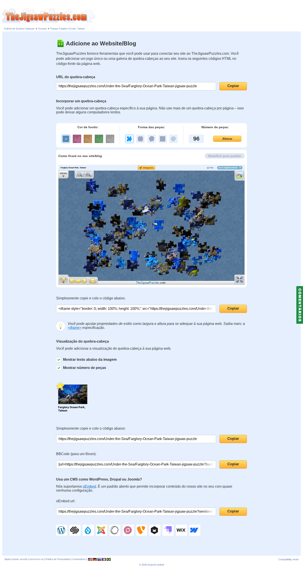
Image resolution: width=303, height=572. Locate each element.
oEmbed (89, 486)
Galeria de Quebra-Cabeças (19, 28)
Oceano (42, 28)
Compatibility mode (288, 559)
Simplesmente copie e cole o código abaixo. (91, 298)
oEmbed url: (65, 501)
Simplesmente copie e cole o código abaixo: (91, 428)
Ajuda (7, 559)
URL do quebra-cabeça (75, 77)
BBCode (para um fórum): (76, 454)
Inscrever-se (36, 559)
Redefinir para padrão (224, 156)
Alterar (227, 138)
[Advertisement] (199, 16)
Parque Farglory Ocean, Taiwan (67, 28)
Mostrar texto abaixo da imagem (90, 359)
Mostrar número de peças (84, 368)
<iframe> (74, 328)
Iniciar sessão (20, 559)
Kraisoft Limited (156, 564)
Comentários (79, 559)
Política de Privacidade (57, 559)
